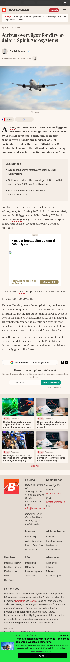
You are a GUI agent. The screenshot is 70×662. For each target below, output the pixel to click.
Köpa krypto (51, 562)
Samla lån (30, 575)
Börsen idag (30, 536)
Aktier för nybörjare (34, 540)
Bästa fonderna (53, 549)
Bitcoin (49, 566)
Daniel (33, 600)
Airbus (12, 128)
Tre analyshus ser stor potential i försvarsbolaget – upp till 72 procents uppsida (35, 18)
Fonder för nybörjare (34, 545)
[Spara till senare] (34, 58)
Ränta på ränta (32, 549)
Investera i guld (53, 575)
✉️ (29, 51)
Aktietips (50, 536)
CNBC (21, 291)
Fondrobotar (51, 545)
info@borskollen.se (35, 508)
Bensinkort (9, 579)
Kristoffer (20, 600)
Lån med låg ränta (33, 571)
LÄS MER (42, 655)
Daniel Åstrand (18, 51)
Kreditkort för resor (13, 566)
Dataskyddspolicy (54, 387)
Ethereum (50, 571)
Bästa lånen (30, 562)
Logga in (54, 10)
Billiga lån (29, 566)
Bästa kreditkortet (12, 562)
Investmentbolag (54, 540)
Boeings (17, 219)
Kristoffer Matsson (55, 501)
